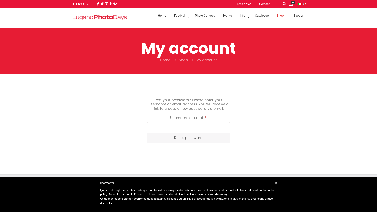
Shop (183, 60)
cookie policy (219, 194)
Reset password (188, 137)
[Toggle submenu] (180, 25)
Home (165, 60)
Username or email (196, 117)
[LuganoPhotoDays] (100, 26)
